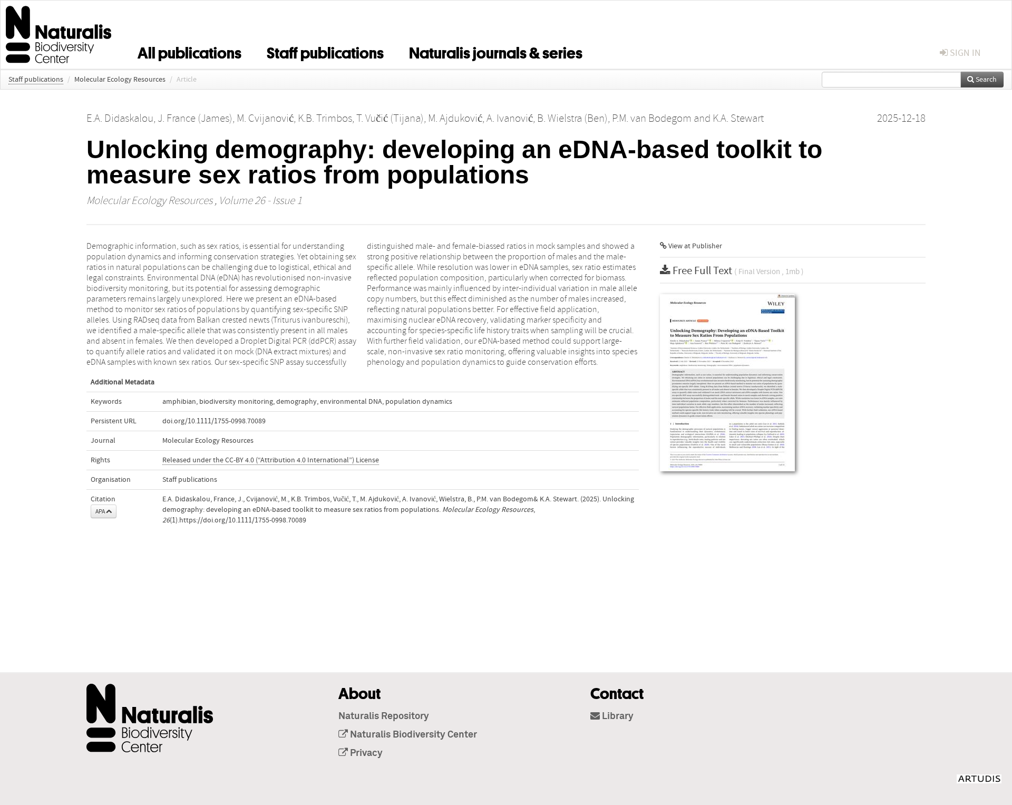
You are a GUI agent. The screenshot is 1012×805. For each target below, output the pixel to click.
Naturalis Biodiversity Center (412, 735)
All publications (189, 51)
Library (617, 716)
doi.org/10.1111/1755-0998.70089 (214, 421)
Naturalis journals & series (495, 51)
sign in (964, 53)
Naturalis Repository (383, 716)
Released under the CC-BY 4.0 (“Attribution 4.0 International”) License (270, 460)
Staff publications (325, 51)
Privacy (365, 753)
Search (985, 79)
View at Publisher (694, 246)
